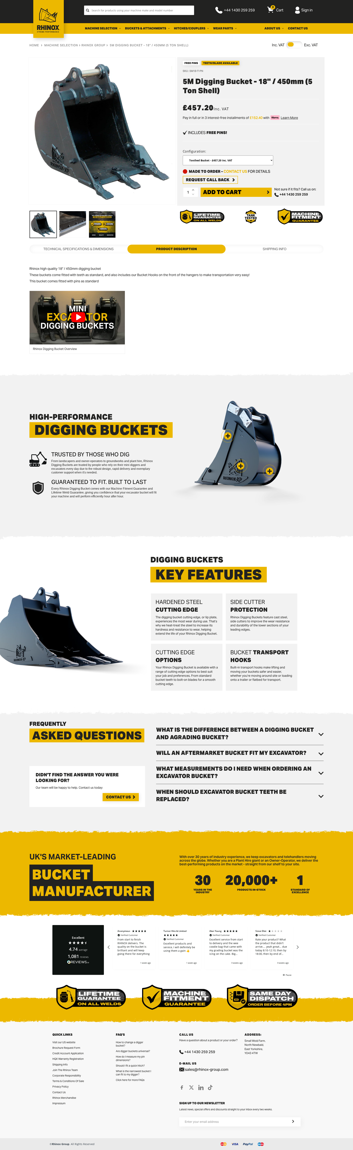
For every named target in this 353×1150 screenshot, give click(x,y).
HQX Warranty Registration (68, 1058)
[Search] (87, 10)
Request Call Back (207, 179)
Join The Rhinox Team (65, 1070)
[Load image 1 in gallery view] (43, 224)
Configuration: (194, 151)
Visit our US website (63, 1042)
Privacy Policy (60, 1086)
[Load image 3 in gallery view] (102, 224)
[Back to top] (4, 1144)
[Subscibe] (289, 1121)
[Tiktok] (210, 1087)
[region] (203, 947)
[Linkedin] (201, 1087)
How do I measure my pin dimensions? (130, 1058)
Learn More (289, 118)
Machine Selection (61, 45)
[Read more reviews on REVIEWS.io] (78, 962)
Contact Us (118, 797)
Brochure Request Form (66, 1047)
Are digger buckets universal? (133, 1051)
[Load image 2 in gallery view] (72, 224)
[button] (269, 471)
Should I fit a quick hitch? (130, 1065)
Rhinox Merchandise (64, 1097)
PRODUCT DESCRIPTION (176, 249)
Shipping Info (60, 1064)
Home (34, 45)
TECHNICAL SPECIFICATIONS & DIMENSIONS (78, 249)
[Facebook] (181, 1087)
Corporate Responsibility (66, 1075)
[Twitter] (191, 1087)
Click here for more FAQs (130, 1080)
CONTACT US (235, 171)
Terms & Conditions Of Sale (68, 1081)
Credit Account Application (68, 1053)
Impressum (58, 1103)
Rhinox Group (93, 45)
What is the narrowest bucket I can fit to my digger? (133, 1072)
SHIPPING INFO (274, 249)
